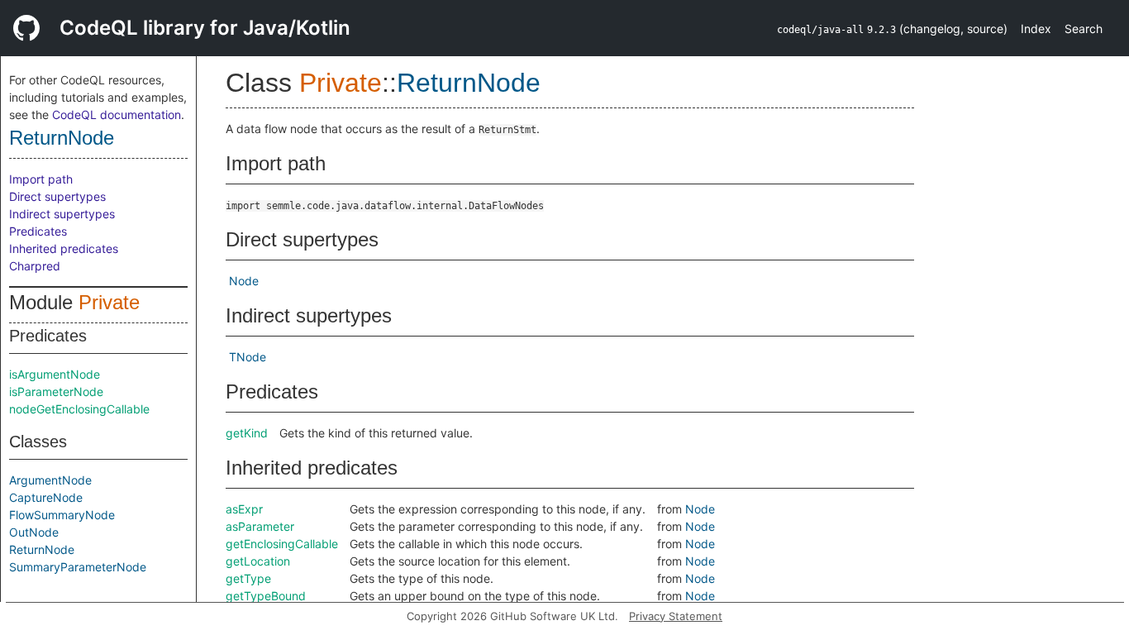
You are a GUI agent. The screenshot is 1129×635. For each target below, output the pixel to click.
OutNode (34, 532)
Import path (41, 179)
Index (1036, 28)
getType (248, 578)
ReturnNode (61, 138)
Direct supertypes (57, 196)
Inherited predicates (63, 248)
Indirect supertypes (62, 214)
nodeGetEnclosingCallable (79, 409)
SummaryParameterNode (77, 567)
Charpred (34, 266)
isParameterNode (56, 391)
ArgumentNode (50, 480)
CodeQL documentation (116, 114)
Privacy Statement (675, 616)
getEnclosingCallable (282, 544)
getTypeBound (266, 596)
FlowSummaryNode (62, 515)
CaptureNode (46, 497)
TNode (247, 357)
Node (244, 281)
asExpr (244, 509)
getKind (247, 433)
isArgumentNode (54, 374)
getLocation (258, 561)
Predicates (38, 231)
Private (109, 302)
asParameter (260, 526)
